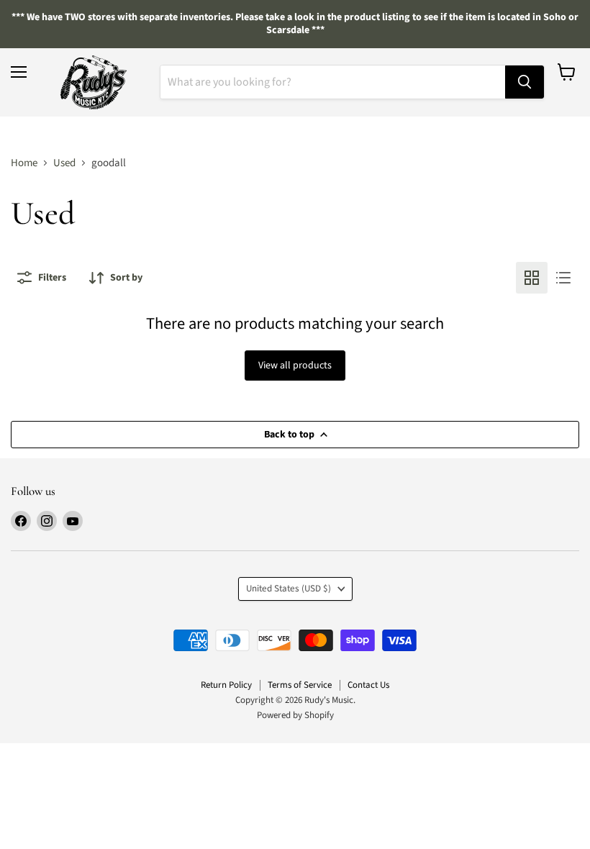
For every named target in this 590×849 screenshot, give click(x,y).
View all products (295, 365)
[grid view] (532, 278)
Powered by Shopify (295, 715)
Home (24, 163)
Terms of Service (300, 684)
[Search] (524, 82)
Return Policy (226, 684)
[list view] (563, 278)
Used (64, 163)
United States (288, 588)
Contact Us (368, 684)
